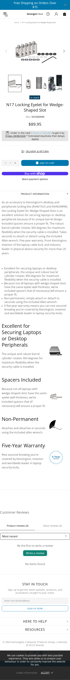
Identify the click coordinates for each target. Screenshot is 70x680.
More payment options (35, 179)
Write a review (35, 553)
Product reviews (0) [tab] (17, 525)
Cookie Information (27, 672)
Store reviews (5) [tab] (52, 525)
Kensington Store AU (35, 14)
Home (16, 22)
